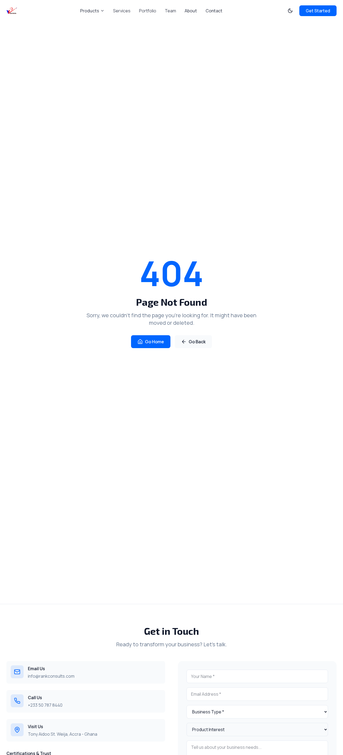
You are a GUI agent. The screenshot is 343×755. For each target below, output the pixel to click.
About (191, 11)
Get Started (318, 11)
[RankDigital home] (11, 10)
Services (122, 11)
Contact (214, 11)
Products (89, 11)
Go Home (154, 342)
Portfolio (147, 11)
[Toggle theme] (290, 11)
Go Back (197, 342)
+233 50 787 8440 (45, 705)
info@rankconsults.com (51, 676)
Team (170, 11)
